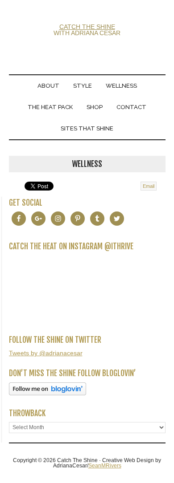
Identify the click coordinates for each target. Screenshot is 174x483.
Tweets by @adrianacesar (46, 353)
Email (148, 186)
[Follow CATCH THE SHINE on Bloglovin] (47, 393)
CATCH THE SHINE (87, 26)
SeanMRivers (104, 466)
